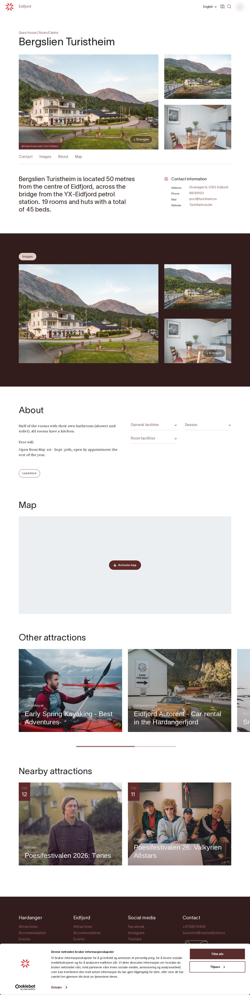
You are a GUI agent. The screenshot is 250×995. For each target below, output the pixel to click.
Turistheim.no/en (200, 205)
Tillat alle (217, 954)
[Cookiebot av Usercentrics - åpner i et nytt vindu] (25, 987)
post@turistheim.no (203, 199)
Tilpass (215, 966)
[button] (209, 6)
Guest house (28, 33)
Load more (29, 473)
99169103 (196, 193)
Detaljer (56, 987)
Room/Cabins (48, 33)
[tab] (27, 256)
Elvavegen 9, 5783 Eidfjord (208, 187)
